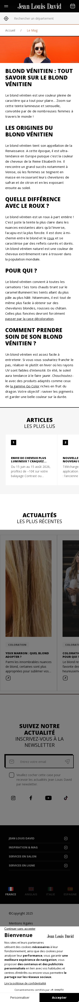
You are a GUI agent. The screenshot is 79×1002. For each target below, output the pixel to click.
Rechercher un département (34, 18)
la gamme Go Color (25, 386)
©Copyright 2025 (21, 913)
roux (50, 238)
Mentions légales (21, 923)
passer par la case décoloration (29, 318)
